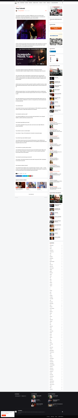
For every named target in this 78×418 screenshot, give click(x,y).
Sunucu (56, 342)
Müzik (20, 6)
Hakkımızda (52, 416)
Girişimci (56, 285)
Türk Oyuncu (56, 368)
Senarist (56, 332)
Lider (56, 300)
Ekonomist (56, 272)
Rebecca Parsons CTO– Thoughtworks (58, 86)
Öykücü (56, 313)
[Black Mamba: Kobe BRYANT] (52, 98)
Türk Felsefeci (56, 363)
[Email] (32, 176)
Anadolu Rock (56, 251)
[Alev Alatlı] (52, 234)
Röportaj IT (56, 326)
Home (15, 0)
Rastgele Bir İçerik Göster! (56, 28)
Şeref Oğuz (51, 179)
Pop (23, 173)
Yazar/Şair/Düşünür (54, 2)
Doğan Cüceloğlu (57, 89)
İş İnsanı (26, 2)
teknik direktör (56, 350)
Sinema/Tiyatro (35, 2)
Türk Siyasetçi (56, 369)
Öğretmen (56, 311)
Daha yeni (16, 197)
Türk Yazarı (56, 379)
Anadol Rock (56, 250)
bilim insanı (56, 264)
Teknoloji (48, 2)
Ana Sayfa (17, 6)
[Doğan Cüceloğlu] (52, 90)
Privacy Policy (22, 0)
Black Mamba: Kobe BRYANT (57, 98)
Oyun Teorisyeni (56, 308)
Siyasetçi (40, 2)
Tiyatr (56, 353)
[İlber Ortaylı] (52, 78)
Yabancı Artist (56, 382)
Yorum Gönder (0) (31, 194)
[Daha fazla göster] (33, 176)
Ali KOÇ (51, 157)
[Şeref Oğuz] (52, 102)
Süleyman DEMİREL (52, 121)
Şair (56, 345)
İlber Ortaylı (56, 77)
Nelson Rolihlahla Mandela (53, 186)
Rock (25, 173)
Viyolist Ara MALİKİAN (58, 93)
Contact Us (25, 0)
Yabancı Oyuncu (56, 384)
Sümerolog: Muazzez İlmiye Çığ (58, 110)
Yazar (56, 387)
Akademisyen (56, 245)
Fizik (56, 277)
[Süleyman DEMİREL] (52, 107)
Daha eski (45, 197)
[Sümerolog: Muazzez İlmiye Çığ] (52, 111)
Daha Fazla (6, 413)
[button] (60, 2)
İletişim (56, 416)
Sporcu (44, 2)
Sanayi (56, 329)
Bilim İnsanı (22, 2)
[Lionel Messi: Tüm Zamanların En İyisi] (52, 82)
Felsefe (56, 274)
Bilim (56, 263)
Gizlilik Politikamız (60, 416)
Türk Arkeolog (56, 358)
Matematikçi (56, 303)
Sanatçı (56, 327)
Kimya (56, 293)
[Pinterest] (30, 176)
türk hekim (56, 366)
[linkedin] (53, 51)
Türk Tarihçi (56, 374)
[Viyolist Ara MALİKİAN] (52, 94)
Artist (56, 253)
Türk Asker (56, 360)
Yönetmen (56, 389)
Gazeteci (56, 284)
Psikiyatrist (56, 319)
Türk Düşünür (56, 361)
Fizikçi (56, 279)
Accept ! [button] (4, 415)
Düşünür (56, 269)
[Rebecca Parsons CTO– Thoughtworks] (52, 86)
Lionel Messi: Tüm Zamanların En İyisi (57, 82)
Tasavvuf (56, 348)
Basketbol (56, 256)
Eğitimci (56, 271)
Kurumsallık (56, 298)
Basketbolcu (56, 258)
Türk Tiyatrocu (56, 376)
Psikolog (56, 321)
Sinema (56, 334)
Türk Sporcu (56, 371)
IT (56, 287)
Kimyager (56, 295)
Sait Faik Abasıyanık (52, 164)
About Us (18, 0)
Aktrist (56, 248)
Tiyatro (56, 355)
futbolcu (56, 282)
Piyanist (56, 316)
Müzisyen (30, 2)
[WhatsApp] (28, 176)
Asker (18, 2)
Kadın (56, 292)
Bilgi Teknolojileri (56, 261)
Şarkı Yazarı (56, 347)
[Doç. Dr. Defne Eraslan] (52, 226)
